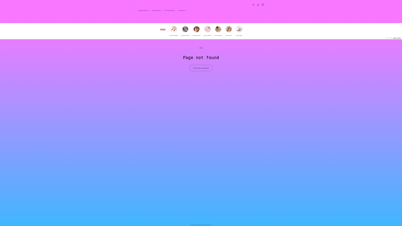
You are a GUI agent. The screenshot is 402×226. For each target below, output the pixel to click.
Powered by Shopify (205, 225)
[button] (144, 10)
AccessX (197, 225)
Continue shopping (201, 68)
